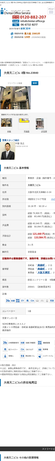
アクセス (29, 68)
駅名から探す (14, 46)
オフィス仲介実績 (28, 54)
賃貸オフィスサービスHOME (9, 54)
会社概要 (10, 68)
